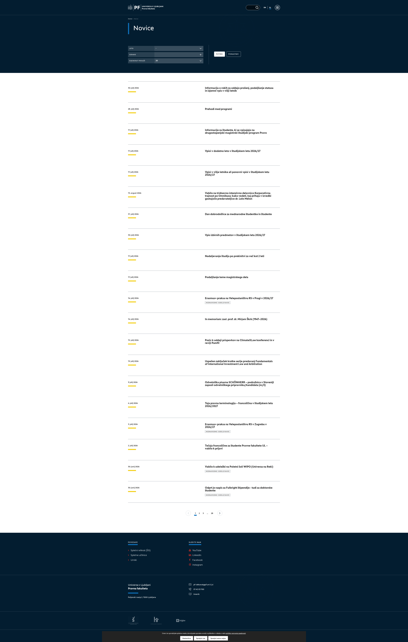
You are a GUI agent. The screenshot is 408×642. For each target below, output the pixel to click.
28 (212, 513)
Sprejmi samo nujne (218, 638)
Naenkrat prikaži (137, 61)
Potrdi (219, 54)
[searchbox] (156, 54)
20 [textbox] (157, 61)
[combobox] (178, 48)
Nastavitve (186, 638)
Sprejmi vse (200, 638)
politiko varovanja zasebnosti (236, 633)
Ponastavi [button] (233, 54)
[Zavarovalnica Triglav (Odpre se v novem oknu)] (180, 620)
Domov (130, 19)
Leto (131, 48)
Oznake (132, 54)
